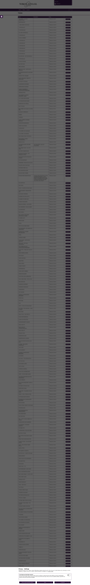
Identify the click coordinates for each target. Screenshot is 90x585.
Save (45, 582)
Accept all (62, 582)
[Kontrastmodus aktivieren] (1, 16)
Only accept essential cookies (27, 582)
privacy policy (50, 571)
